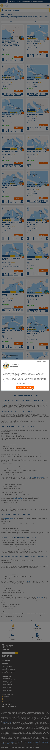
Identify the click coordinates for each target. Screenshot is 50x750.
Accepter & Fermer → (42, 361)
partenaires (18, 370)
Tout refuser (29, 383)
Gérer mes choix (21, 383)
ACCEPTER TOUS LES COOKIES (25, 387)
